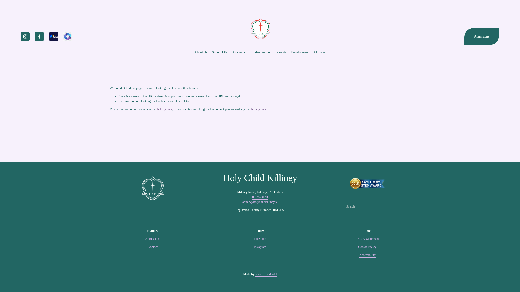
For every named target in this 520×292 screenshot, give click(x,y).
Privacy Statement (367, 238)
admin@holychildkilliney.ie (260, 202)
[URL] (53, 36)
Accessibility (367, 255)
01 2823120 (260, 197)
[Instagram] (25, 36)
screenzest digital (266, 274)
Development (300, 52)
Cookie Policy (367, 247)
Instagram (260, 247)
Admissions (481, 36)
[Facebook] (39, 36)
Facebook (260, 238)
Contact (153, 247)
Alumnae (319, 52)
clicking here (164, 109)
